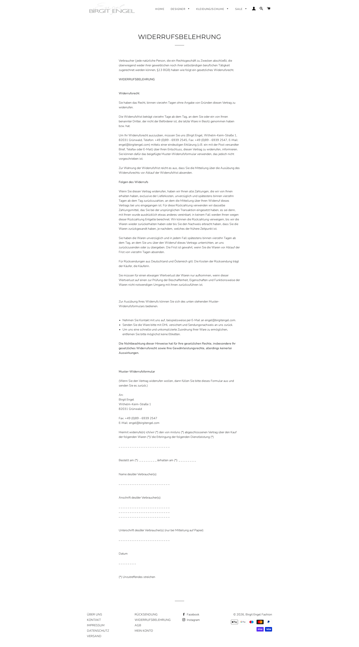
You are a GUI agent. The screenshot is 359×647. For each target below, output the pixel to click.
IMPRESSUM (96, 625)
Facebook (192, 614)
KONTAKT (94, 620)
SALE (239, 9)
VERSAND (94, 636)
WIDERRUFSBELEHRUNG (153, 620)
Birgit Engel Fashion (259, 614)
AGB (138, 625)
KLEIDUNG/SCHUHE (210, 9)
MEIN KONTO (144, 631)
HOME (159, 9)
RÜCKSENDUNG (146, 614)
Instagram (193, 620)
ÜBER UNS (94, 614)
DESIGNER (178, 9)
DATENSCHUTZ (98, 631)
